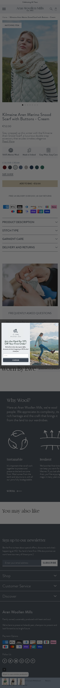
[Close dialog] (56, 324)
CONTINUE (15, 360)
